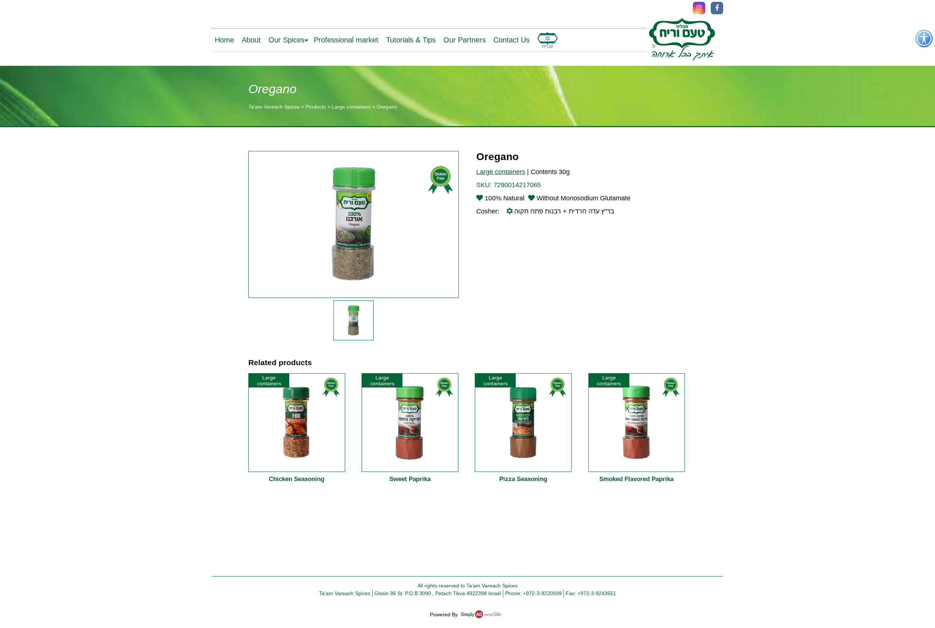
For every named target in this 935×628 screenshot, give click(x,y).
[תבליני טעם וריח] (682, 40)
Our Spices (286, 40)
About (251, 40)
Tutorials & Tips (411, 40)
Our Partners (464, 40)
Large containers (500, 171)
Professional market (346, 40)
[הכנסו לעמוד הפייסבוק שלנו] (717, 8)
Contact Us (511, 40)
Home (224, 40)
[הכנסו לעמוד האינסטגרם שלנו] (699, 8)
